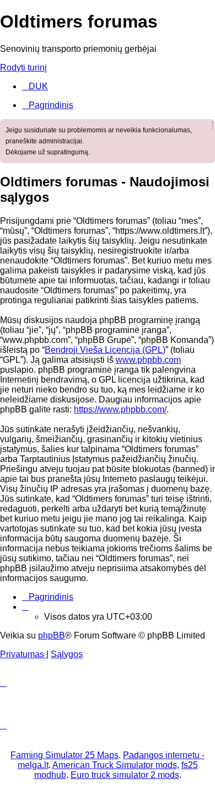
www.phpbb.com (148, 359)
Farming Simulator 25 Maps (64, 755)
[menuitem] (35, 86)
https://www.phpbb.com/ (120, 409)
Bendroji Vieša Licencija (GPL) (105, 350)
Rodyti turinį (23, 67)
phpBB (51, 635)
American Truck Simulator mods (114, 765)
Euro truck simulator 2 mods (125, 775)
